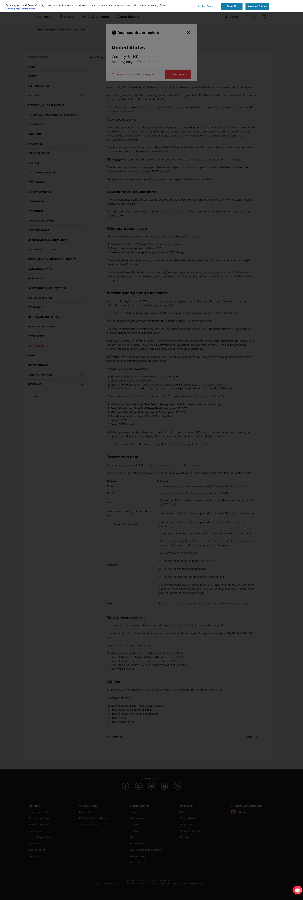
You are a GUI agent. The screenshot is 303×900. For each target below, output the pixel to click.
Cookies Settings (206, 6)
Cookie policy (13, 8)
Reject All (231, 6)
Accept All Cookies (257, 6)
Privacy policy (28, 8)
